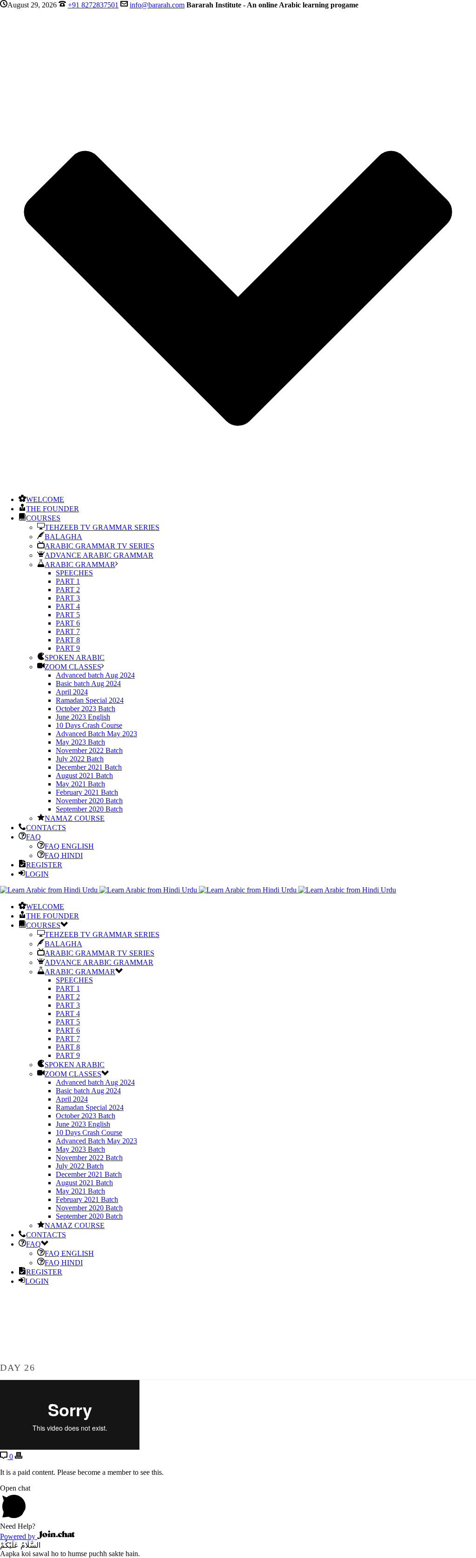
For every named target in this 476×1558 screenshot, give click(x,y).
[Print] (18, 1456)
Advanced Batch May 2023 (96, 734)
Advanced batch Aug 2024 (95, 675)
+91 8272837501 (93, 5)
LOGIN (37, 874)
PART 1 (68, 581)
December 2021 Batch (89, 767)
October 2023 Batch (85, 709)
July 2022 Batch (80, 759)
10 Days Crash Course (89, 725)
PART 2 (68, 590)
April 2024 (72, 692)
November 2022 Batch (89, 750)
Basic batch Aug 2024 (88, 683)
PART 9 (68, 648)
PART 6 (68, 623)
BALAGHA (63, 537)
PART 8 (68, 640)
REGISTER (44, 865)
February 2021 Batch (87, 792)
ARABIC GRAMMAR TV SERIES (99, 546)
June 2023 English (83, 717)
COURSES (43, 518)
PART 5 (68, 615)
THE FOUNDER (52, 509)
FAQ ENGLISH (69, 846)
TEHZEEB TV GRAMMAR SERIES (102, 527)
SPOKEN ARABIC (75, 657)
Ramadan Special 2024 (90, 700)
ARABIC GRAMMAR (80, 564)
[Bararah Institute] (198, 890)
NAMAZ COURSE (75, 818)
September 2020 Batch (89, 809)
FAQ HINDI (64, 855)
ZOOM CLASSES (73, 667)
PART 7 (68, 631)
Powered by (18, 1536)
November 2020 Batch (89, 801)
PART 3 (68, 598)
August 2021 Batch (84, 775)
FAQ (33, 837)
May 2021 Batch (80, 784)
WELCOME (45, 499)
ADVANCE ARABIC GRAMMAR (99, 555)
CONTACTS (46, 828)
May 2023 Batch (80, 742)
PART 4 (68, 606)
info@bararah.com (157, 5)
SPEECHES (74, 573)
